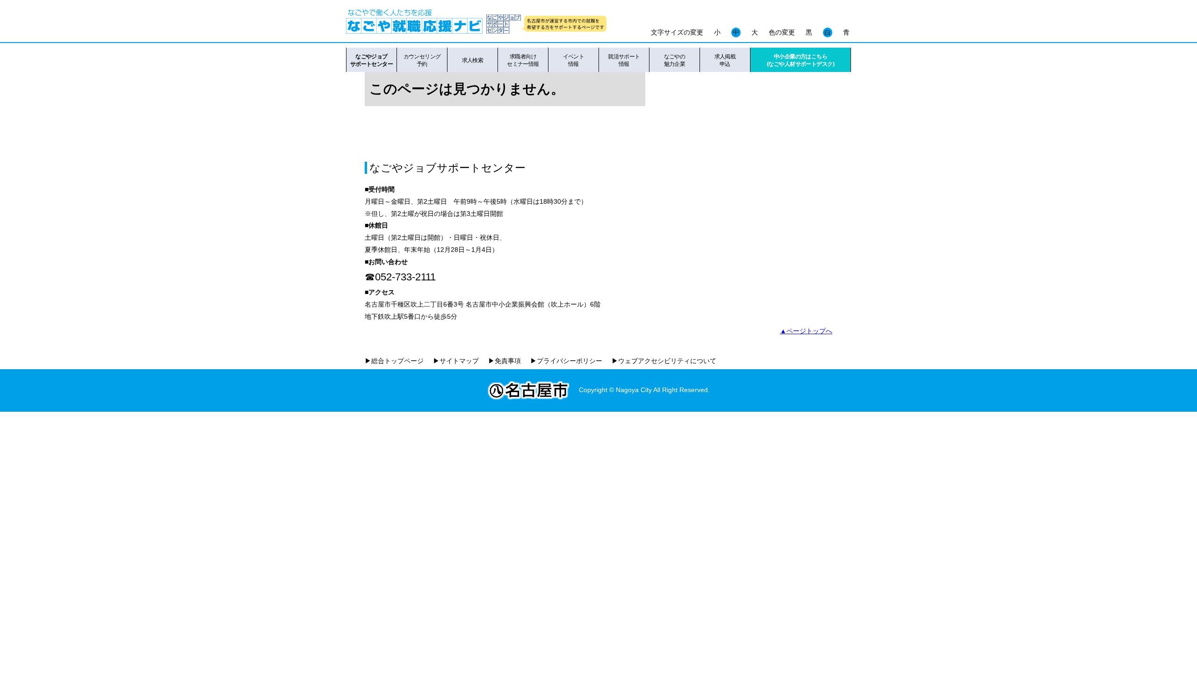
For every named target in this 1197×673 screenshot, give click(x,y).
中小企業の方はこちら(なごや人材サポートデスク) (800, 60)
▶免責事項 (504, 361)
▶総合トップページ (394, 361)
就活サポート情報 (624, 60)
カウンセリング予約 (422, 60)
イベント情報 (573, 60)
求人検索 (472, 60)
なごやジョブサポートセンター (371, 60)
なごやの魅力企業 (674, 60)
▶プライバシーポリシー (566, 361)
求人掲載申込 (725, 60)
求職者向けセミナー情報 (523, 60)
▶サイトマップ (456, 361)
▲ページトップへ (806, 331)
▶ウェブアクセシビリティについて (664, 361)
